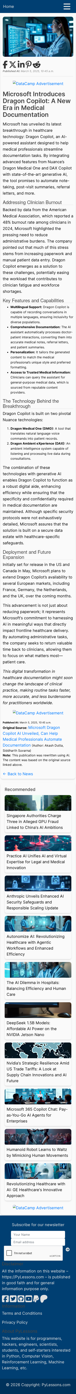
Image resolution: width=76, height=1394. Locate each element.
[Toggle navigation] (67, 6)
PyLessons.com (56, 1384)
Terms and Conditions (22, 1313)
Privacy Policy (15, 1322)
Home (8, 6)
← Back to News (18, 774)
